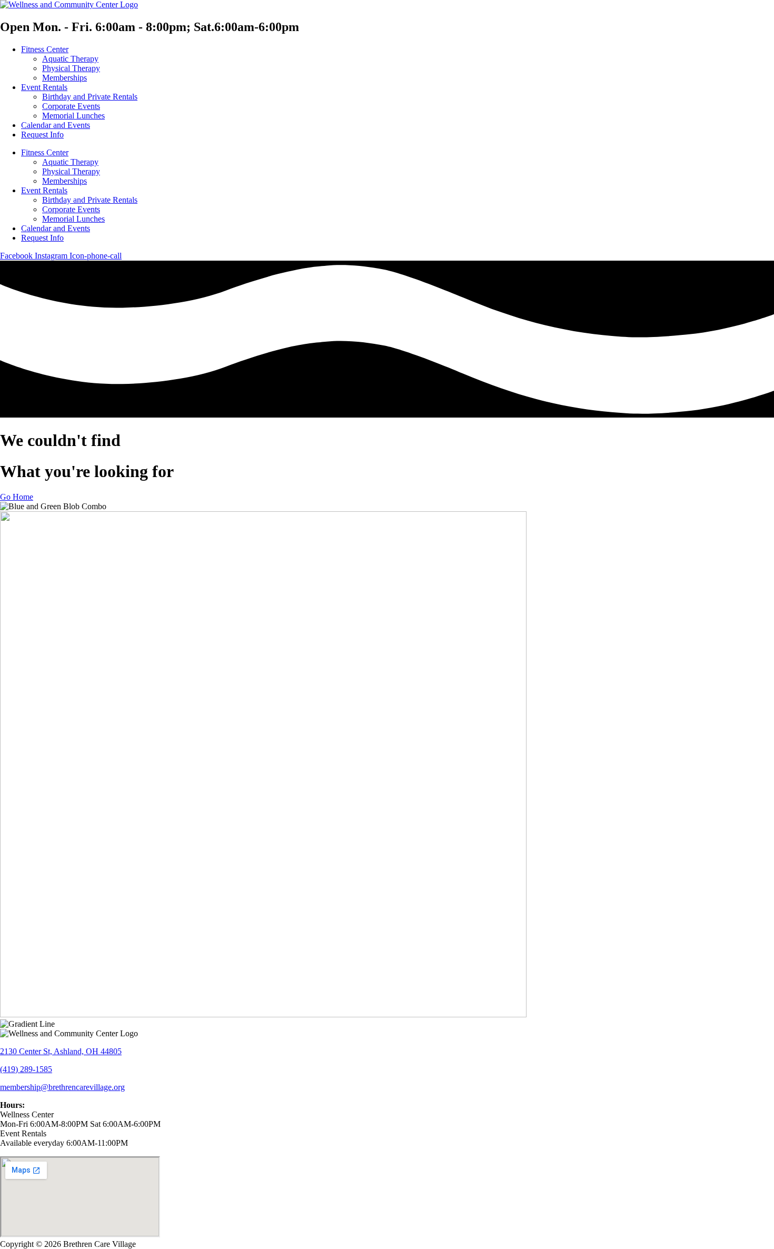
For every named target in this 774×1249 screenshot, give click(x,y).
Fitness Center (44, 49)
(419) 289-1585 (26, 1069)
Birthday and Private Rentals (89, 96)
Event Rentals (44, 87)
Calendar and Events (55, 125)
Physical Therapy (71, 68)
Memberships (64, 77)
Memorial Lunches (73, 115)
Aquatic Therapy (70, 58)
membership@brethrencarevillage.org (62, 1087)
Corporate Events (71, 106)
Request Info (42, 134)
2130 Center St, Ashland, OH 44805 (61, 1051)
